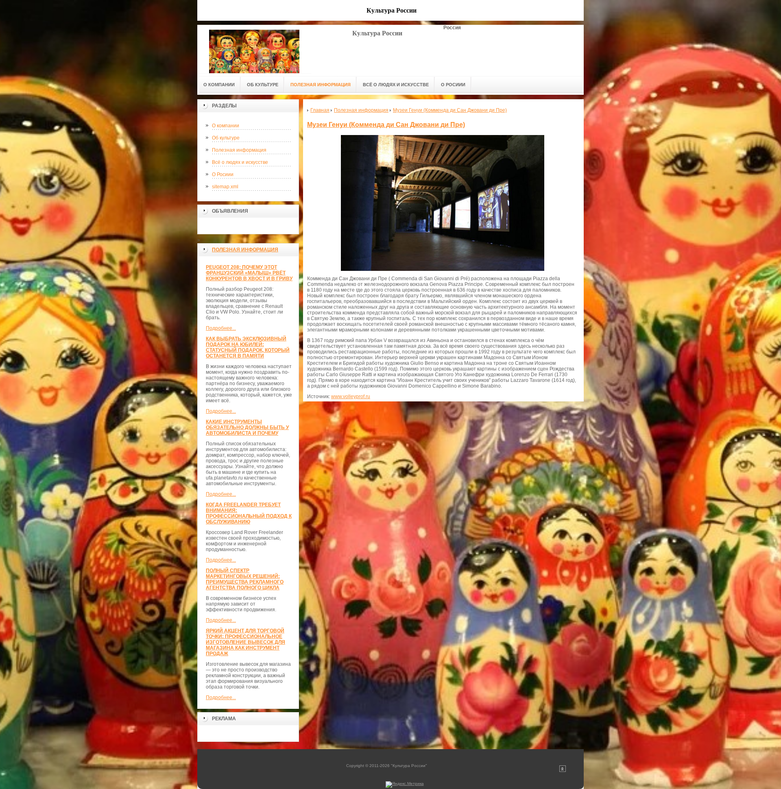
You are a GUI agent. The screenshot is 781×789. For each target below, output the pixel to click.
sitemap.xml (225, 187)
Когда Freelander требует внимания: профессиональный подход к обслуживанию (249, 513)
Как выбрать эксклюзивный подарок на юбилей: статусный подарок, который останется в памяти (248, 347)
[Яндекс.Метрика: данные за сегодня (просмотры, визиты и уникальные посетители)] (405, 784)
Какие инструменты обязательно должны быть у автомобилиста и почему (247, 427)
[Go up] (562, 770)
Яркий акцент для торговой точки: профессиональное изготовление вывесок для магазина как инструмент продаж (245, 642)
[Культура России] (254, 49)
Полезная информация (239, 150)
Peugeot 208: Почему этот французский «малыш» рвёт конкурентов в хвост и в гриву (249, 272)
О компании (225, 126)
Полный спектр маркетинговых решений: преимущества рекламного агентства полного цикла (245, 579)
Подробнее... (221, 328)
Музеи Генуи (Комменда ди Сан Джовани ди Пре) (386, 124)
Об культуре (226, 138)
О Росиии (222, 174)
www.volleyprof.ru (350, 396)
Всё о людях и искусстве (240, 162)
